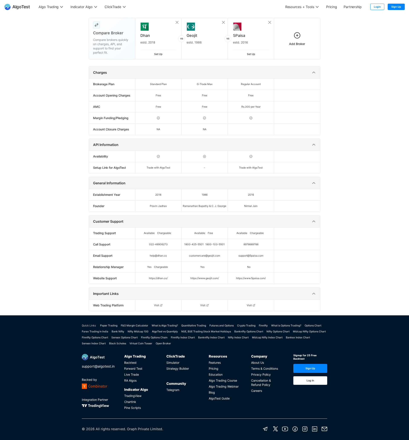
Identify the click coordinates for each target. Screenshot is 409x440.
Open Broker (163, 343)
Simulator (172, 362)
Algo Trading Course (223, 380)
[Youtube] (285, 428)
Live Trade (131, 374)
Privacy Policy (261, 374)
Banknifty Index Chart (211, 337)
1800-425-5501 (194, 244)
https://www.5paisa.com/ (251, 278)
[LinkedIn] (314, 428)
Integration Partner (95, 399)
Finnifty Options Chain (154, 337)
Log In (310, 380)
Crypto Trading (246, 325)
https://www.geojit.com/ (204, 278)
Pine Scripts (132, 408)
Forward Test (133, 368)
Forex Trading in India (95, 331)
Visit (156, 305)
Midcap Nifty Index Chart (267, 337)
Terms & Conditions (264, 368)
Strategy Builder (177, 368)
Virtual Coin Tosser (141, 343)
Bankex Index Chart (298, 337)
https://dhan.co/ (158, 278)
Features (215, 362)
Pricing (213, 368)
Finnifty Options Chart (95, 337)
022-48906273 (158, 244)
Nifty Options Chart (277, 331)
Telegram (172, 390)
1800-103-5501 (215, 244)
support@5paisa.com (250, 255)
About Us (257, 362)
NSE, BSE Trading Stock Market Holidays (206, 331)
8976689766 (250, 244)
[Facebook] (295, 428)
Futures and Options (221, 325)
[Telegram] (265, 428)
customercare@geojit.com (204, 255)
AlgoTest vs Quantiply (165, 331)
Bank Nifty (118, 331)
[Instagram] (305, 428)
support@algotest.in (98, 366)
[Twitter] (275, 428)
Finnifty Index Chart (183, 337)
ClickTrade (175, 356)
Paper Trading (108, 325)
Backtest (130, 362)
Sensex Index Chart (94, 343)
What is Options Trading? (286, 325)
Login (377, 6)
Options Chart (313, 325)
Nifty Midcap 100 (138, 331)
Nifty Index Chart (238, 337)
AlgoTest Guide (219, 398)
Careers (256, 390)
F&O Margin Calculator (134, 325)
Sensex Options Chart (124, 337)
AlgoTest (97, 357)
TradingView (132, 396)
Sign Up (396, 6)
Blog (212, 392)
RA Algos (130, 380)
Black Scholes (117, 343)
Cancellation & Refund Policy (261, 383)
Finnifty (263, 325)
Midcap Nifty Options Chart (309, 331)
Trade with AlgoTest (158, 167)
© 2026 (88, 429)
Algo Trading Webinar (224, 386)
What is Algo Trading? (165, 325)
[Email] (324, 428)
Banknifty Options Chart (248, 331)
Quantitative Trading (193, 325)
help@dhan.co (158, 255)
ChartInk (130, 402)
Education (216, 374)
